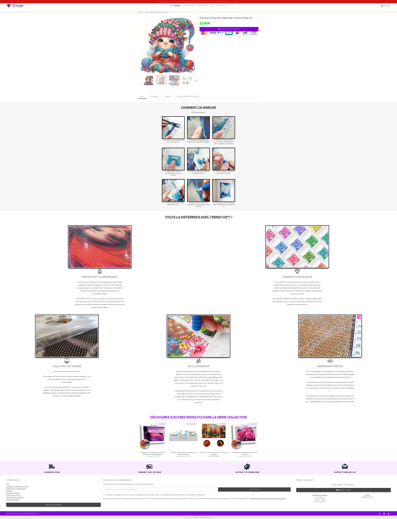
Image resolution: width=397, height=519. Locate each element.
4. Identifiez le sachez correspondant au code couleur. (173, 173)
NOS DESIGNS (188, 6)
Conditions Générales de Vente (17, 486)
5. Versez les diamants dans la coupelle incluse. (198, 172)
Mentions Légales (12, 500)
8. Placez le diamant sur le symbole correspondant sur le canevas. (198, 204)
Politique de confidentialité (16, 489)
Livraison (167, 96)
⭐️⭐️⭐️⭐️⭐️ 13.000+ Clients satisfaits (198, 517)
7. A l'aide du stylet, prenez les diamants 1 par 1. (173, 204)
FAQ (212, 6)
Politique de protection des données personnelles (267, 498)
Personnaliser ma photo (14, 497)
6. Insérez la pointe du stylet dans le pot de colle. (224, 172)
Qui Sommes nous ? (13, 495)
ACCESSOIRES (202, 6)
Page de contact (344, 490)
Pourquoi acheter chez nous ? (188, 96)
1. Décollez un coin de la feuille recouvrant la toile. (173, 141)
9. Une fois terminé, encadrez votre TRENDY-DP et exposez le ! (224, 204)
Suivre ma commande (53, 505)
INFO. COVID (222, 6)
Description (154, 96)
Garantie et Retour (13, 493)
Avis (142, 96)
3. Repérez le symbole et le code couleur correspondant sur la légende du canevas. (224, 142)
